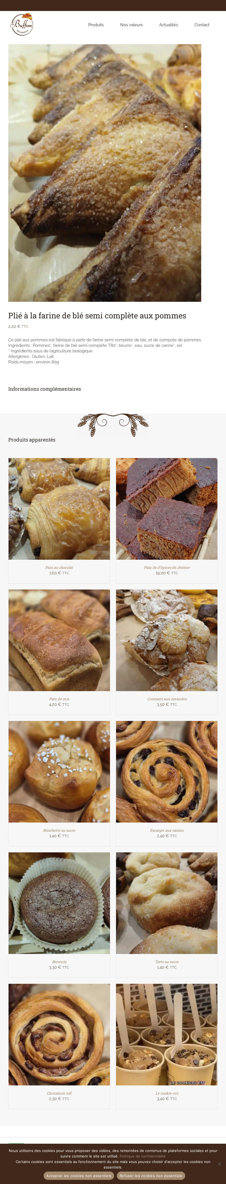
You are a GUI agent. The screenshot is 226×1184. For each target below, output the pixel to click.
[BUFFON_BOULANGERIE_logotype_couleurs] (22, 12)
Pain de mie (59, 698)
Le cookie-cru (166, 1093)
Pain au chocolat (59, 567)
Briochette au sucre (59, 830)
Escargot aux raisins (167, 830)
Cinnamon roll (59, 1093)
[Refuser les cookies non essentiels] (219, 1164)
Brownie (59, 961)
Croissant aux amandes (167, 698)
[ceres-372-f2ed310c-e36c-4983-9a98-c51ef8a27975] (104, 173)
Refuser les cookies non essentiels (151, 1176)
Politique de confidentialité (143, 1156)
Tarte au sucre (167, 961)
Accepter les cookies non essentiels (78, 1176)
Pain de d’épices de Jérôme (167, 567)
